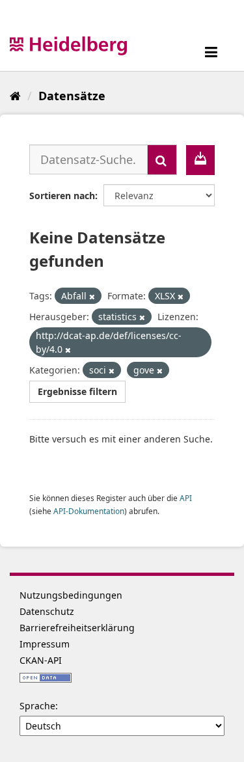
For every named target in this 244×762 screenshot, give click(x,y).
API (186, 498)
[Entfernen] (92, 296)
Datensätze (71, 95)
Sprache (37, 706)
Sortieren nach (62, 195)
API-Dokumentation (88, 511)
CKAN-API (41, 660)
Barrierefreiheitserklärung (77, 627)
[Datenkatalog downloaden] (200, 160)
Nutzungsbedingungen (71, 595)
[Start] (15, 95)
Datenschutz (47, 611)
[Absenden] (162, 159)
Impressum (45, 644)
